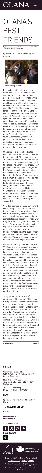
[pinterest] (23, 428)
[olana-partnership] (8, 445)
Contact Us (7, 384)
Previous (9, 343)
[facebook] (5, 428)
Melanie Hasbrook (11, 47)
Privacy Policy (28, 460)
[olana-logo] (16, 3)
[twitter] (11, 428)
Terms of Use (14, 460)
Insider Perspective (17, 48)
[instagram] (17, 428)
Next (35, 343)
